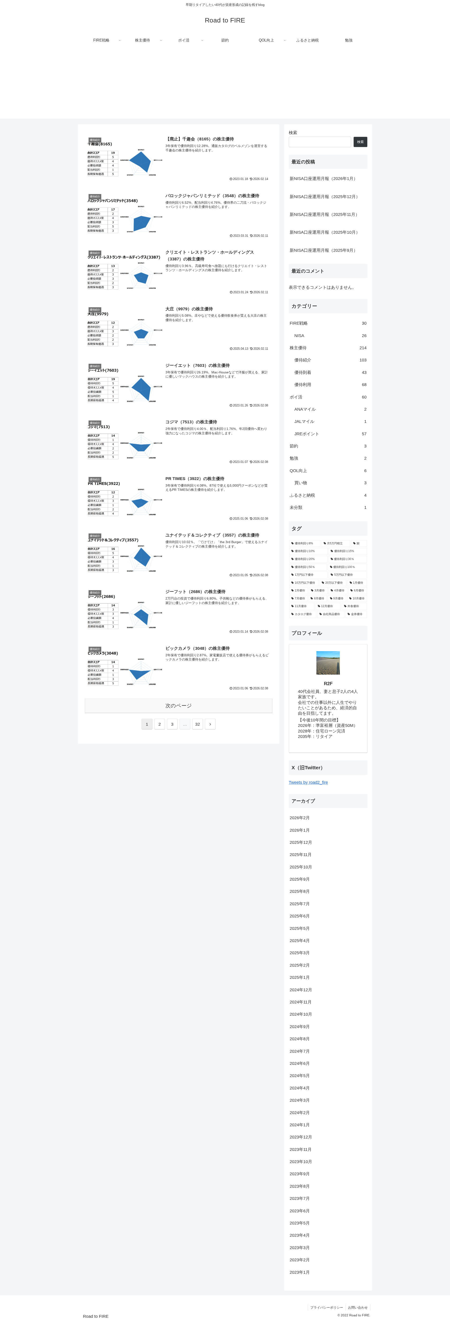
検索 (293, 132)
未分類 (328, 507)
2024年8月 (300, 1039)
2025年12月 (301, 842)
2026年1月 (300, 830)
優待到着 (330, 372)
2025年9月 (300, 879)
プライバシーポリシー (326, 1307)
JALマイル (330, 421)
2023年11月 (301, 1149)
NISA (330, 335)
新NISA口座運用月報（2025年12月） (325, 196)
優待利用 (330, 384)
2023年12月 (301, 1137)
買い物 (330, 483)
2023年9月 (300, 1174)
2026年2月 (300, 817)
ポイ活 (328, 397)
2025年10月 (301, 866)
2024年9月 (300, 1026)
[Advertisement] (225, 86)
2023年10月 (301, 1161)
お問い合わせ (358, 1307)
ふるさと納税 (328, 495)
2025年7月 (300, 903)
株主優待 (328, 348)
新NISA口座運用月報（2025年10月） (325, 232)
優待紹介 (330, 360)
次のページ (178, 706)
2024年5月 (300, 1075)
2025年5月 (300, 928)
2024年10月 (301, 1014)
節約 (328, 446)
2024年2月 (300, 1112)
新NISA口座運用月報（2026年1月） (324, 178)
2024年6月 (300, 1063)
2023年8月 (300, 1186)
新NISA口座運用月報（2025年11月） (325, 214)
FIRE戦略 (328, 323)
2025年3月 (300, 952)
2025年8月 (300, 891)
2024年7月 (300, 1051)
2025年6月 (300, 916)
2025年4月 (300, 940)
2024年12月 (301, 989)
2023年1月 (300, 1272)
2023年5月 (300, 1223)
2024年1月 (300, 1125)
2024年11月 (301, 1002)
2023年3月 (300, 1247)
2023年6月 (300, 1210)
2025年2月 (300, 965)
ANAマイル (330, 409)
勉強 (328, 458)
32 (197, 724)
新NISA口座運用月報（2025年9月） (324, 250)
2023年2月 (300, 1260)
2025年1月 (300, 977)
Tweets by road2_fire (308, 782)
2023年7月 (300, 1198)
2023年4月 (300, 1235)
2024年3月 (300, 1100)
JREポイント (330, 434)
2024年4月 (300, 1087)
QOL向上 (328, 470)
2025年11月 (301, 854)
